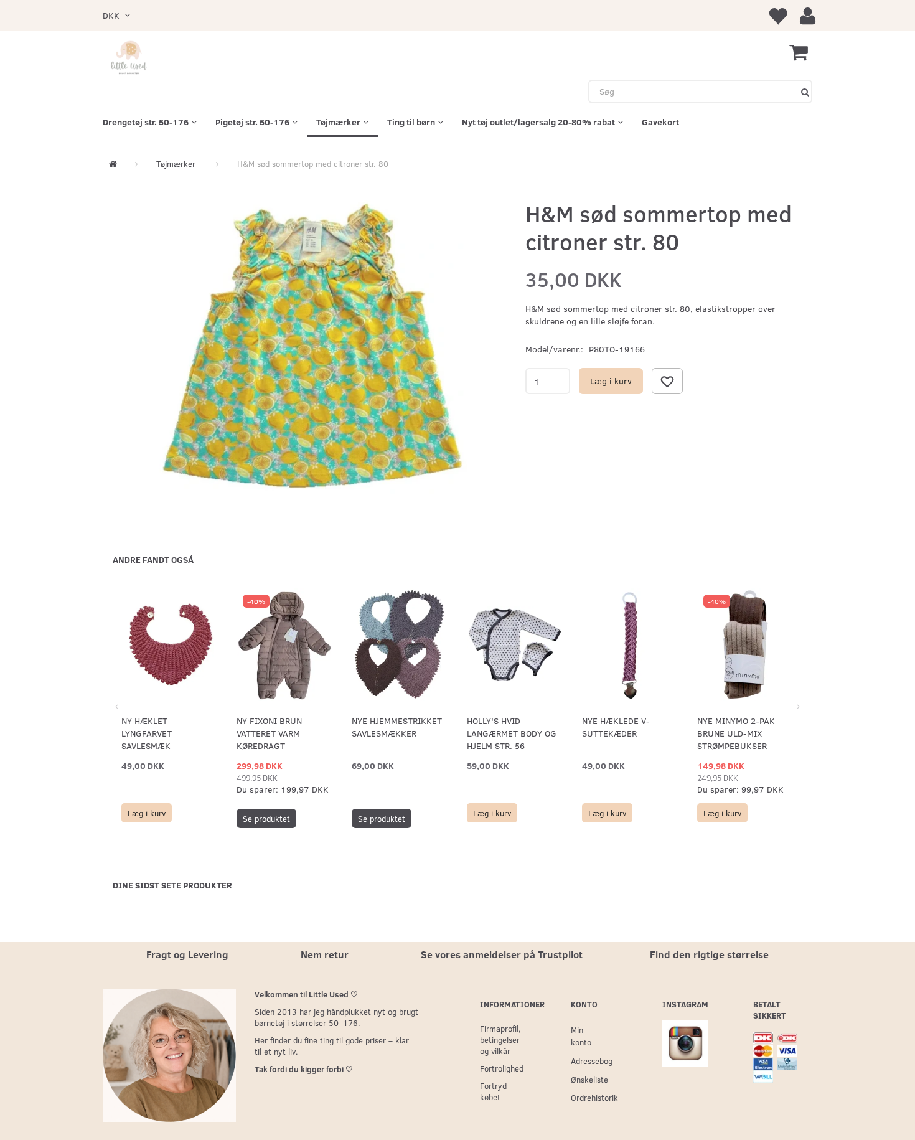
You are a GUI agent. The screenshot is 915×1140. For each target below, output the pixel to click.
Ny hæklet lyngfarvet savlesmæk (146, 733)
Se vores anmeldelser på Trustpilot (502, 954)
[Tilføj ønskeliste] (667, 381)
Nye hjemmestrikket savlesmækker (397, 727)
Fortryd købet (493, 1091)
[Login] (808, 15)
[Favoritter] (777, 15)
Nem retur (325, 954)
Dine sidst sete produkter (172, 885)
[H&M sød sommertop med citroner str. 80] (311, 347)
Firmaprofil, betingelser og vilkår (500, 1039)
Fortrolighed (500, 1068)
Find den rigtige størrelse (709, 954)
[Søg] (805, 91)
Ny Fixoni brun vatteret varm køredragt (269, 733)
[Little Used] (129, 59)
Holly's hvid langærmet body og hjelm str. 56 (511, 733)
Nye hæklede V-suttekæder (616, 727)
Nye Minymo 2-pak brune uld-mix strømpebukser (736, 733)
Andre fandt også (153, 559)
